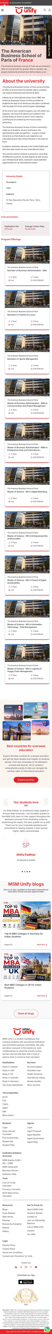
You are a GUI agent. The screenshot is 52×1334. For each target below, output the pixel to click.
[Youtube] (36, 1267)
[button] (2, 838)
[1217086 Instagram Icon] (26, 1267)
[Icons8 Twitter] (31, 1267)
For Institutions (27, 3)
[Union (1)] (16, 1267)
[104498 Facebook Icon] (21, 1267)
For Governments (15, 3)
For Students (4, 3)
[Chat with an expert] (47, 1329)
